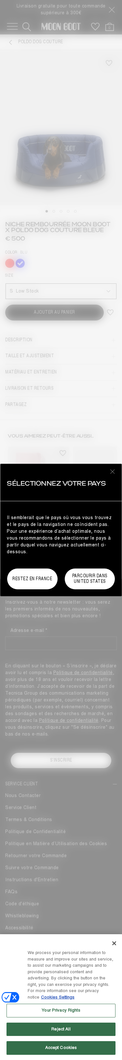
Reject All (60, 1029)
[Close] (114, 943)
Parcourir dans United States (89, 578)
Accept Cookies (61, 1047)
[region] (61, 997)
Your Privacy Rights (61, 1010)
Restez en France (32, 579)
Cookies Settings (58, 997)
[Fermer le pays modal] (112, 471)
